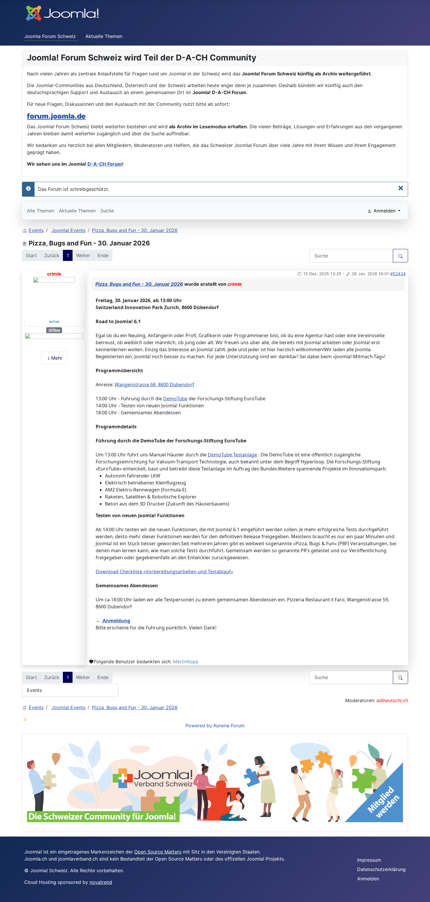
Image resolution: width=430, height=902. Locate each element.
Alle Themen (40, 211)
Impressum (369, 860)
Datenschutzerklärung (381, 869)
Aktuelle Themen (103, 36)
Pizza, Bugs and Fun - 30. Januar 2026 (139, 284)
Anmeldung (116, 620)
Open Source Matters (157, 852)
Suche (107, 211)
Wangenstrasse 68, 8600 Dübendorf (154, 384)
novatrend (101, 882)
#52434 (398, 273)
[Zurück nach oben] (422, 894)
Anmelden (368, 879)
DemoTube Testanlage (232, 454)
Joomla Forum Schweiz (50, 36)
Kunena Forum (229, 725)
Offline (54, 330)
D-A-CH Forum (104, 164)
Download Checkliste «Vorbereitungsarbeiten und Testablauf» (164, 571)
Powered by (198, 725)
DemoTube (175, 398)
